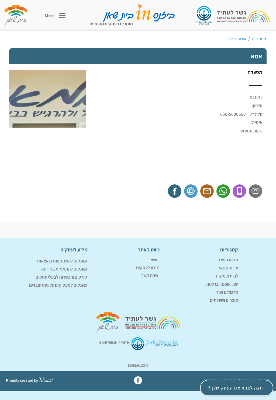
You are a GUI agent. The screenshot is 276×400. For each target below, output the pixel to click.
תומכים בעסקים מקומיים (111, 24)
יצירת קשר (150, 275)
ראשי (155, 260)
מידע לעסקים (148, 268)
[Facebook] (138, 380)
